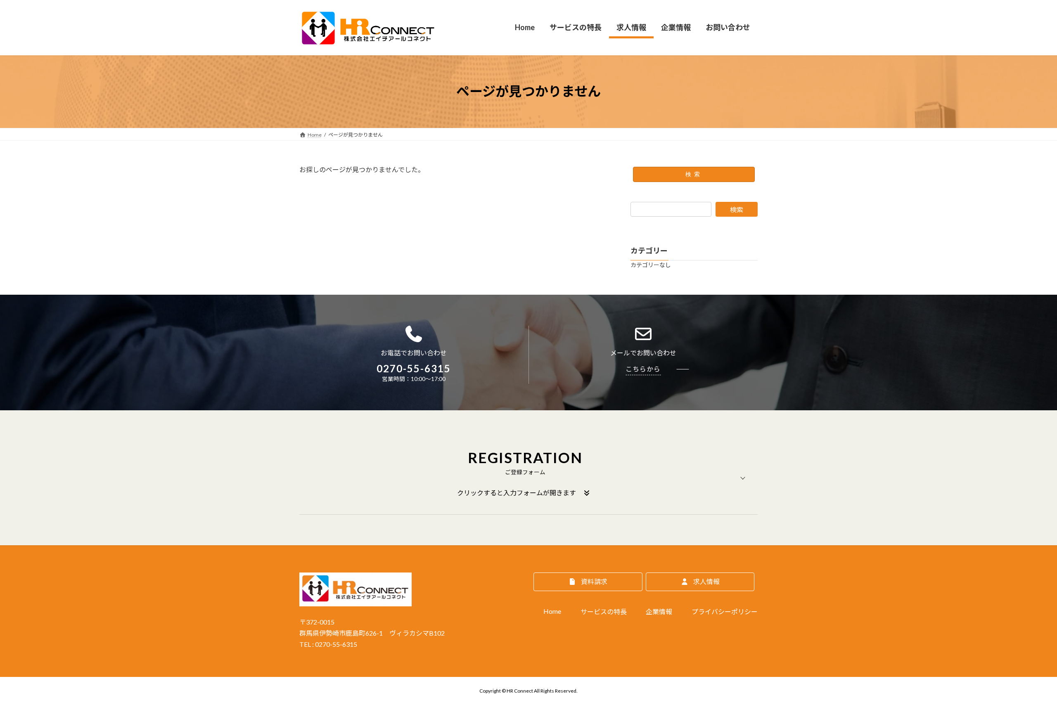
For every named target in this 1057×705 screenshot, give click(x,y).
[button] (528, 478)
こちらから (643, 369)
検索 (694, 174)
